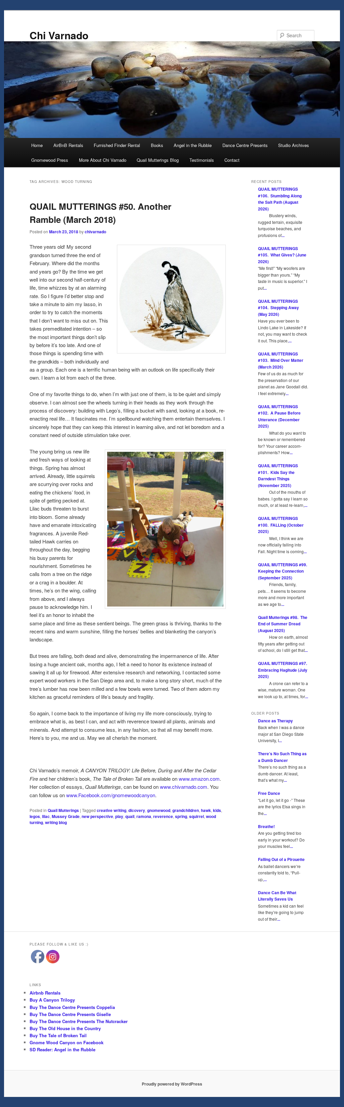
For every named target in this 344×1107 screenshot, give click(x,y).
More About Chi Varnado (102, 160)
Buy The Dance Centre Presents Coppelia (72, 1007)
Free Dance (269, 793)
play (119, 816)
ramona (143, 816)
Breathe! (266, 826)
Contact (232, 160)
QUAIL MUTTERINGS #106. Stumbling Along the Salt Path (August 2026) (280, 199)
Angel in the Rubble (193, 145)
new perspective (97, 816)
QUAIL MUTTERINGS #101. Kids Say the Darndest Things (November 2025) (278, 475)
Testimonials (201, 160)
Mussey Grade (66, 816)
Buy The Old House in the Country (65, 1028)
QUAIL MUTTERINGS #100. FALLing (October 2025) (281, 524)
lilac (46, 816)
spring (181, 816)
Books (157, 145)
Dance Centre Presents (245, 145)
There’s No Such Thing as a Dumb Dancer (282, 757)
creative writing (111, 810)
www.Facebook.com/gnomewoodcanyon (110, 795)
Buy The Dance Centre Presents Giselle (70, 1014)
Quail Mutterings (63, 810)
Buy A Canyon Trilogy (52, 1000)
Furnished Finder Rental (117, 145)
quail (129, 816)
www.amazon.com (199, 778)
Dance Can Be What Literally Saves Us (277, 895)
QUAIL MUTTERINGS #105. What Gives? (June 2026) (282, 254)
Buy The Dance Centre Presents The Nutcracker (79, 1021)
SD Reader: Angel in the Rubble (62, 1049)
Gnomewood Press (49, 160)
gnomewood (158, 810)
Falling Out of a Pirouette (281, 859)
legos (35, 816)
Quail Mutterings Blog (158, 160)
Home (37, 145)
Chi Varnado (59, 35)
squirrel (196, 816)
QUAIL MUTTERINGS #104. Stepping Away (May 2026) (278, 307)
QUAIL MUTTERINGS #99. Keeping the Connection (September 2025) (283, 571)
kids (217, 810)
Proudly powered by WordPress (172, 1084)
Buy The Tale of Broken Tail (58, 1035)
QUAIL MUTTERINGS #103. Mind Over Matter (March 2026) (280, 360)
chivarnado (95, 232)
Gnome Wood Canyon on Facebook (66, 1042)
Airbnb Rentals (45, 993)
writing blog (56, 822)
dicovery (136, 810)
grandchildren (185, 810)
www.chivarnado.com (183, 786)
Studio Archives (293, 145)
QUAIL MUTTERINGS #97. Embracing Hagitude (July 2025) (283, 669)
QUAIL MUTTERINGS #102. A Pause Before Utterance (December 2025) (279, 416)
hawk (206, 810)
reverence (163, 816)
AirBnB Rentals (68, 145)
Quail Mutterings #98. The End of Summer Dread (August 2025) (282, 623)
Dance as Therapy (275, 721)
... (283, 235)
